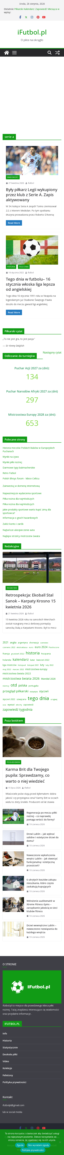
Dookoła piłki (10, 1054)
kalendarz (21, 659)
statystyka (34, 691)
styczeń (44, 691)
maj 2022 (7, 669)
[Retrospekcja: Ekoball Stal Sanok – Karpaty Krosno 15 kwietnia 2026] (32, 567)
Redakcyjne (12, 588)
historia (33, 653)
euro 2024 (41, 647)
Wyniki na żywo (11, 456)
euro (31, 647)
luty (42, 664)
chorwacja (34, 642)
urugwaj (54, 699)
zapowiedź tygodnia (17, 709)
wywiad (11, 704)
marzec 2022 (18, 669)
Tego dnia (23, 267)
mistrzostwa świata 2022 (17, 673)
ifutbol (31, 183)
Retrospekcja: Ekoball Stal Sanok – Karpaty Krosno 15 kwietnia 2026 (31, 601)
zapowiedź (28, 704)
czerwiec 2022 (9, 647)
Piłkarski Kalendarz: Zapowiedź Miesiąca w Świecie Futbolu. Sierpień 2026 (36, 10)
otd (14, 685)
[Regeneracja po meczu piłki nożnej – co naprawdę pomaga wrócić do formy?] (13, 818)
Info (5, 1033)
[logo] (32, 972)
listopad (22, 665)
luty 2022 (49, 665)
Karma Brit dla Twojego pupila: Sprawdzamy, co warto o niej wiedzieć (28, 775)
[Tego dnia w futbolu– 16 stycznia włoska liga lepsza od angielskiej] (32, 250)
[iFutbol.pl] (7, 53)
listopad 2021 (33, 665)
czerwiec (44, 642)
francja (6, 653)
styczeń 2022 (9, 699)
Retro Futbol (9, 473)
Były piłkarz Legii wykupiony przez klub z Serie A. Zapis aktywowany (31, 194)
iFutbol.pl (32, 32)
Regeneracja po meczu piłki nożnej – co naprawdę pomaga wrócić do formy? (42, 816)
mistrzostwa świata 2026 (21, 678)
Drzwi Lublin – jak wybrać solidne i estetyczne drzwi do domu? (42, 837)
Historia (11, 267)
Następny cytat (52, 352)
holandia (7, 659)
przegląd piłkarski (15, 691)
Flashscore (54, 647)
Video (6, 1061)
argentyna (23, 642)
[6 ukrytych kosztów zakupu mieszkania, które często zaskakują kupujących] (13, 885)
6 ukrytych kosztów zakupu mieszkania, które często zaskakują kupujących (41, 883)
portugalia (33, 685)
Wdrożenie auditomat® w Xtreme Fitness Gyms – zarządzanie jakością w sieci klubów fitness (42, 906)
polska (22, 685)
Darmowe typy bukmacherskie (19, 467)
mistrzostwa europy (36, 669)
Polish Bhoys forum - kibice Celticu (21, 478)
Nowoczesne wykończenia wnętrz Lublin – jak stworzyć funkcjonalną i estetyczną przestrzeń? (42, 860)
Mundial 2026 (48, 678)
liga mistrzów (9, 664)
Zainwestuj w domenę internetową (21, 485)
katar (32, 660)
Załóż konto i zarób (13, 523)
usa (4, 704)
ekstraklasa (22, 647)
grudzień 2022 (17, 653)
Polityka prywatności (14, 1082)
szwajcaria (21, 699)
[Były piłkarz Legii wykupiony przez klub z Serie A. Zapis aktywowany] (32, 160)
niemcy (6, 686)
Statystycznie (10, 1047)
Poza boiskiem (13, 762)
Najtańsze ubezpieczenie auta (19, 530)
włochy (19, 705)
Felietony (8, 1075)
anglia (13, 642)
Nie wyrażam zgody (38, 1145)
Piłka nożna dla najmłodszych (18, 498)
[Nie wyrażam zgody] (60, 1142)
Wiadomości (12, 177)
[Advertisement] (32, 90)
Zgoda (20, 1145)
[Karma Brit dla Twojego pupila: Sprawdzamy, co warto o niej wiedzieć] (32, 741)
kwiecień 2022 (42, 660)
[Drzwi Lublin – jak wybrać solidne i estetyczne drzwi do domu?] (13, 839)
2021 (6, 642)
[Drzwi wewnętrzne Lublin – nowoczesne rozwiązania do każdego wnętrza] (13, 931)
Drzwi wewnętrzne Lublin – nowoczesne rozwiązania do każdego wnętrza (42, 929)
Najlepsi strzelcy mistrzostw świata (21, 536)
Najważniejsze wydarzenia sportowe (22, 493)
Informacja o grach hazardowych (20, 517)
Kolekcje (7, 1068)
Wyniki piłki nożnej (12, 462)
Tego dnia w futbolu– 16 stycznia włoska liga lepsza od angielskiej (30, 284)
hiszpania (46, 653)
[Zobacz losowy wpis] (57, 53)
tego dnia (38, 698)
